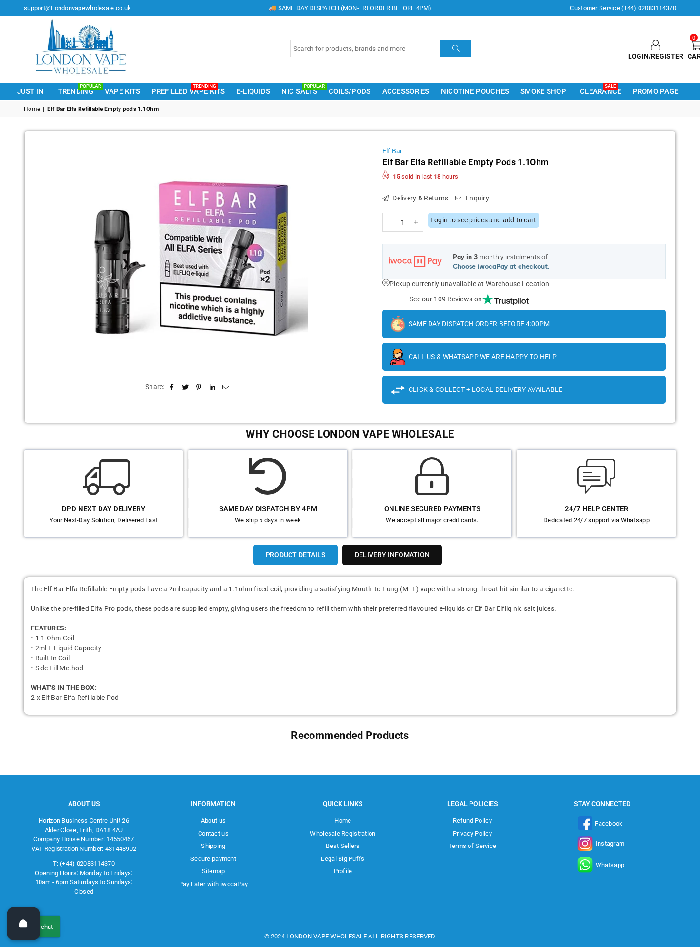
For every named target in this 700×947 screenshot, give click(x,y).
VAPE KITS (122, 91)
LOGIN (638, 56)
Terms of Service (472, 845)
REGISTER (667, 56)
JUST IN (30, 91)
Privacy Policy (472, 833)
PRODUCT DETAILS (295, 554)
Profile (343, 871)
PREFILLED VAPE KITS (188, 91)
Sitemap (213, 871)
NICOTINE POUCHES (475, 91)
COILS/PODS (350, 91)
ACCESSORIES (406, 91)
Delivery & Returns (419, 198)
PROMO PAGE (656, 91)
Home (32, 109)
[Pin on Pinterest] (198, 387)
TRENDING (77, 91)
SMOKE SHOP (543, 91)
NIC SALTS (300, 91)
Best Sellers (343, 845)
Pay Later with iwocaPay (213, 883)
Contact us (213, 833)
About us (213, 820)
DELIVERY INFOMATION (392, 554)
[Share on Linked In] (212, 387)
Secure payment (213, 858)
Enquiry (476, 198)
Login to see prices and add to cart (483, 220)
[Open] (23, 923)
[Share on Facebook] (172, 387)
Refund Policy (472, 820)
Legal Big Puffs (342, 858)
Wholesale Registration (342, 833)
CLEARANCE (600, 91)
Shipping (213, 845)
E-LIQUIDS (253, 91)
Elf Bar (392, 151)
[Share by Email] (226, 387)
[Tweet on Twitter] (185, 387)
